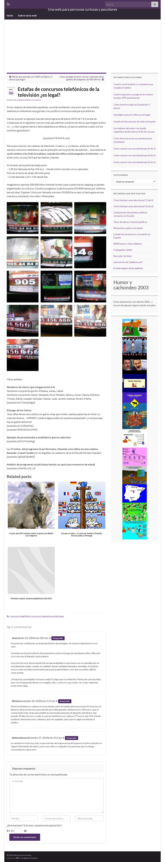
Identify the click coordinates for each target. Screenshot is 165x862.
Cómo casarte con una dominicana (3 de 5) (134, 162)
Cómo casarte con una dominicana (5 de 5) (134, 148)
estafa (55, 616)
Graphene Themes (29, 858)
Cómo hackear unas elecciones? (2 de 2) (133, 206)
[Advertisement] (82, 43)
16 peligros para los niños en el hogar (131, 114)
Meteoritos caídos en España (128, 228)
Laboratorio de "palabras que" (128, 262)
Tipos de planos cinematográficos (130, 222)
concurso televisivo (42, 616)
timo (61, 616)
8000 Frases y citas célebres (127, 243)
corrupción (36, 100)
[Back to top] (158, 855)
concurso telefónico (20, 616)
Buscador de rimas (122, 256)
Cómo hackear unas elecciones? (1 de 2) (133, 200)
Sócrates (13, 100)
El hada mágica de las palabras (128, 268)
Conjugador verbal (122, 249)
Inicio (10, 15)
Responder (58, 638)
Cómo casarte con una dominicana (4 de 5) (134, 155)
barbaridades (25, 100)
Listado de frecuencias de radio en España (134, 121)
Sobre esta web (27, 15)
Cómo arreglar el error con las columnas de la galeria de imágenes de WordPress (81, 78)
